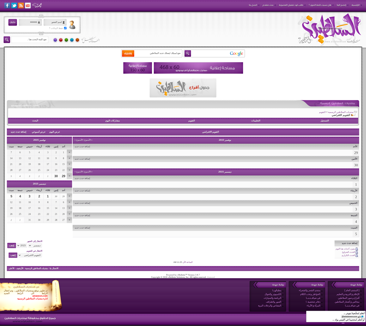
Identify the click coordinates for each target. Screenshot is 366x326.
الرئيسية (356, 5)
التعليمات (255, 120)
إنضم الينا (341, 5)
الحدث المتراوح (348, 252)
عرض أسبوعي (39, 132)
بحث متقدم (268, 5)
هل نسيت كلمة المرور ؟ (320, 5)
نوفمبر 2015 (39, 140)
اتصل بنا (253, 5)
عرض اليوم (54, 132)
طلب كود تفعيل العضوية (291, 5)
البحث (35, 120)
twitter (14, 6)
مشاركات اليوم (112, 120)
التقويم (322, 112)
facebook (7, 6)
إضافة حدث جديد (18, 132)
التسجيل (325, 120)
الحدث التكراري (348, 255)
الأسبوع (88, 140)
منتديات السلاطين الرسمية (340, 112)
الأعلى (11, 268)
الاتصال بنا (54, 268)
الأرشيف (19, 268)
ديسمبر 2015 (39, 184)
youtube (28, 6)
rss (21, 6)
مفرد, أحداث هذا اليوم (345, 249)
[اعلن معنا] (198, 68)
